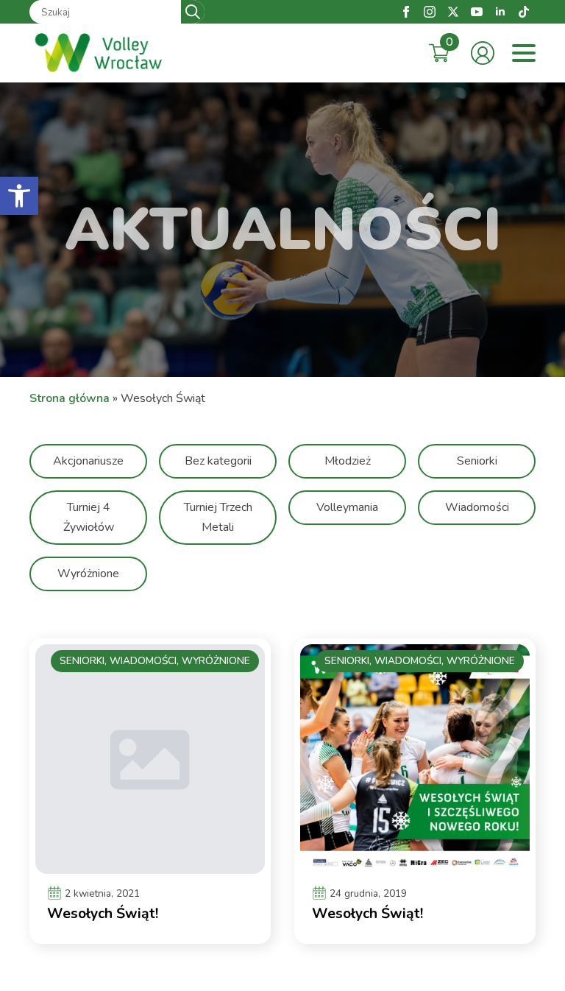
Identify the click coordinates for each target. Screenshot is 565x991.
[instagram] (429, 12)
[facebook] (406, 12)
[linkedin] (500, 12)
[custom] (524, 12)
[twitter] (453, 12)
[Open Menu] (524, 53)
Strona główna (69, 398)
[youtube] (476, 12)
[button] (19, 196)
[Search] (193, 12)
